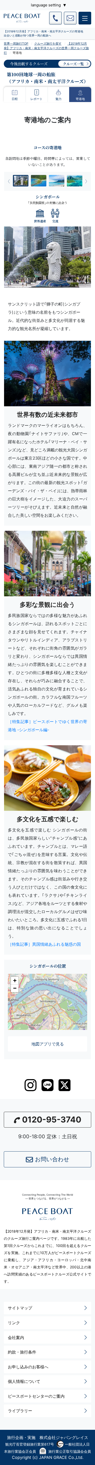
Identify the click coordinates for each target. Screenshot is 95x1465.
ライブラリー (20, 1410)
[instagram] (30, 1085)
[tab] (21, 181)
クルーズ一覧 (73, 63)
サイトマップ (20, 1307)
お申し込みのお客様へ (28, 1366)
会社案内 (16, 1337)
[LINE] (47, 1085)
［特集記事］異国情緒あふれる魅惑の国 (44, 944)
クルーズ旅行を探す (48, 43)
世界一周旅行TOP (16, 43)
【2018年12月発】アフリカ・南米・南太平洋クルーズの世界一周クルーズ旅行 (46, 48)
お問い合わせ (52, 1159)
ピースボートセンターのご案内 (36, 1396)
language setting (46, 5)
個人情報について (24, 1381)
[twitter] (64, 1085)
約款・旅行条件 (22, 1352)
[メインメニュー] (85, 18)
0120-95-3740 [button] (51, 1120)
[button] (14, 980)
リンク (14, 1322)
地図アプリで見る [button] (47, 1043)
